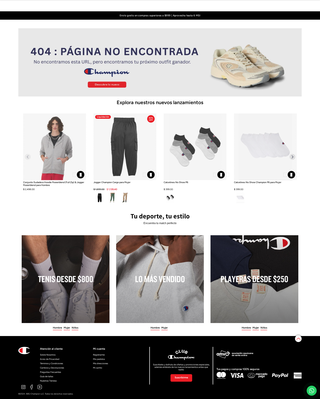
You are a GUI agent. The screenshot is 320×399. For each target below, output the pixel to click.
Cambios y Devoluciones (52, 368)
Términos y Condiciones (51, 363)
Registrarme (99, 355)
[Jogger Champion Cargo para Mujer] (125, 186)
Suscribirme (181, 377)
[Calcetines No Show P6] (195, 186)
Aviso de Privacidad (49, 359)
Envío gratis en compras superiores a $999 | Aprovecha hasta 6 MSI (160, 15)
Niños (75, 327)
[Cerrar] (81, 175)
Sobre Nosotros (48, 355)
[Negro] (100, 198)
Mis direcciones (100, 363)
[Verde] (112, 198)
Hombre (57, 327)
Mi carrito (97, 368)
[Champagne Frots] (125, 198)
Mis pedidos (99, 359)
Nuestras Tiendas (48, 381)
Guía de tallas (46, 376)
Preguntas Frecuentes (50, 372)
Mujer (67, 327)
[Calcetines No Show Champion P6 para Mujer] (265, 186)
